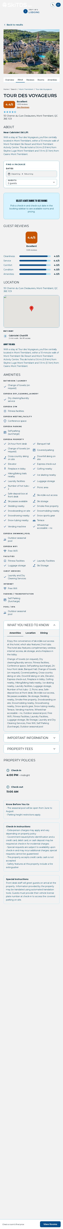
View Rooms (50, 1224)
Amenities (52, 80)
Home (6, 89)
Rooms (41, 80)
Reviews (30, 80)
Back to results (15, 24)
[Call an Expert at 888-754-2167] (52, 5)
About (20, 80)
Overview (9, 80)
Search (14, 89)
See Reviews (23, 107)
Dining (44, 633)
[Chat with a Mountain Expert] (58, 5)
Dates (9, 168)
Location (31, 633)
